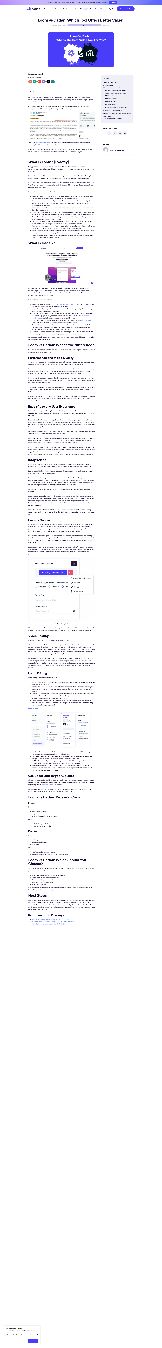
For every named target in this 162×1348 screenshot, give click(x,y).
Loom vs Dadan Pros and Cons (113, 111)
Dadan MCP (81, 9)
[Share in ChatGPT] (35, 81)
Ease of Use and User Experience (117, 93)
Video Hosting (111, 101)
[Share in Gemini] (44, 81)
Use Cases (66, 9)
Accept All (33, 1341)
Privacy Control (112, 99)
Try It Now (113, 2)
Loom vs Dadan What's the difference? (116, 88)
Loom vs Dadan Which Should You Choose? (117, 113)
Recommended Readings (114, 119)
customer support (48, 785)
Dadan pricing (33, 708)
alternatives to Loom (43, 143)
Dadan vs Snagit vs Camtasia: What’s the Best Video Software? (53, 922)
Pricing (102, 9)
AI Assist (58, 9)
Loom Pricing (111, 104)
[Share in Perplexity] (53, 81)
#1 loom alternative (57, 905)
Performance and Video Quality (116, 90)
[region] (21, 1335)
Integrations (111, 96)
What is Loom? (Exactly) (111, 82)
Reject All (22, 1341)
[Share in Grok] (48, 81)
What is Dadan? (109, 85)
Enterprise (93, 9)
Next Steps (107, 116)
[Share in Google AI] (39, 81)
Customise (11, 1341)
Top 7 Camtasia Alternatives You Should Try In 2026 (49, 924)
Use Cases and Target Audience (117, 107)
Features (47, 9)
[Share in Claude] (30, 81)
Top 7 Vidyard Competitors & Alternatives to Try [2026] (50, 919)
